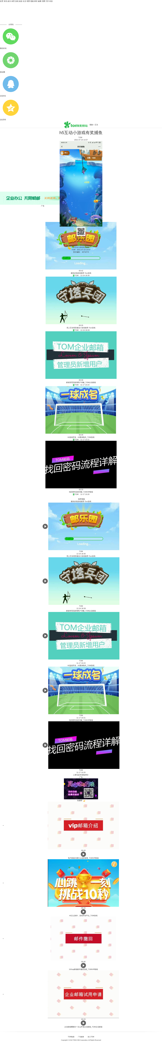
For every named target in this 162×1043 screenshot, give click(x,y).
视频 (32, 1)
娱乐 (9, 1)
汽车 (47, 1)
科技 (51, 1)
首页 (1, 1)
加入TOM (91, 1037)
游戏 (17, 1)
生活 (24, 1)
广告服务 (81, 1037)
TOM (81, 137)
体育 (13, 1)
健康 (39, 1)
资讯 (5, 1)
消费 (43, 1)
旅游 (20, 1)
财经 (35, 1)
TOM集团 (71, 1037)
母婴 (28, 1)
